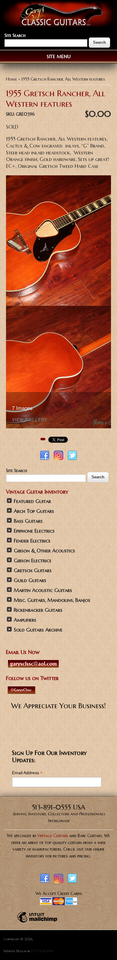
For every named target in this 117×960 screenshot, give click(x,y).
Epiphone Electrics (34, 531)
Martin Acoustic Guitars (43, 590)
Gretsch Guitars (33, 570)
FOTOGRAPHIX (42, 951)
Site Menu (58, 56)
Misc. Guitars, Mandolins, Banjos (52, 600)
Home (11, 79)
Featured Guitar (32, 501)
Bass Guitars (28, 521)
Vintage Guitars (52, 835)
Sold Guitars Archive (38, 630)
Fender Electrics (32, 541)
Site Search (15, 35)
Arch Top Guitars (34, 511)
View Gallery (29, 420)
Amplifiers (25, 620)
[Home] (58, 25)
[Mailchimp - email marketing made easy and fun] (37, 922)
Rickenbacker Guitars (38, 610)
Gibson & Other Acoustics (44, 551)
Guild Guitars (30, 580)
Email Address (27, 773)
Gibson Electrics (32, 560)
